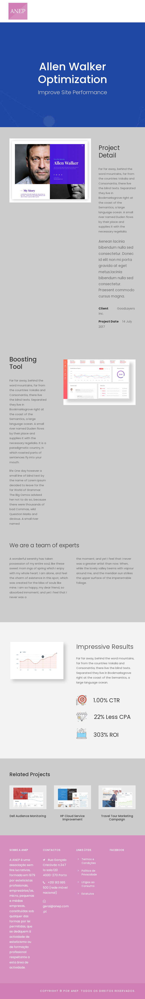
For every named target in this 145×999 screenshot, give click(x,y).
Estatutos (88, 894)
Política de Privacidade (89, 872)
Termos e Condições (89, 861)
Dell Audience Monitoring (28, 816)
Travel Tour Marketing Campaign (117, 817)
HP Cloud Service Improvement (72, 817)
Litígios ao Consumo (88, 884)
